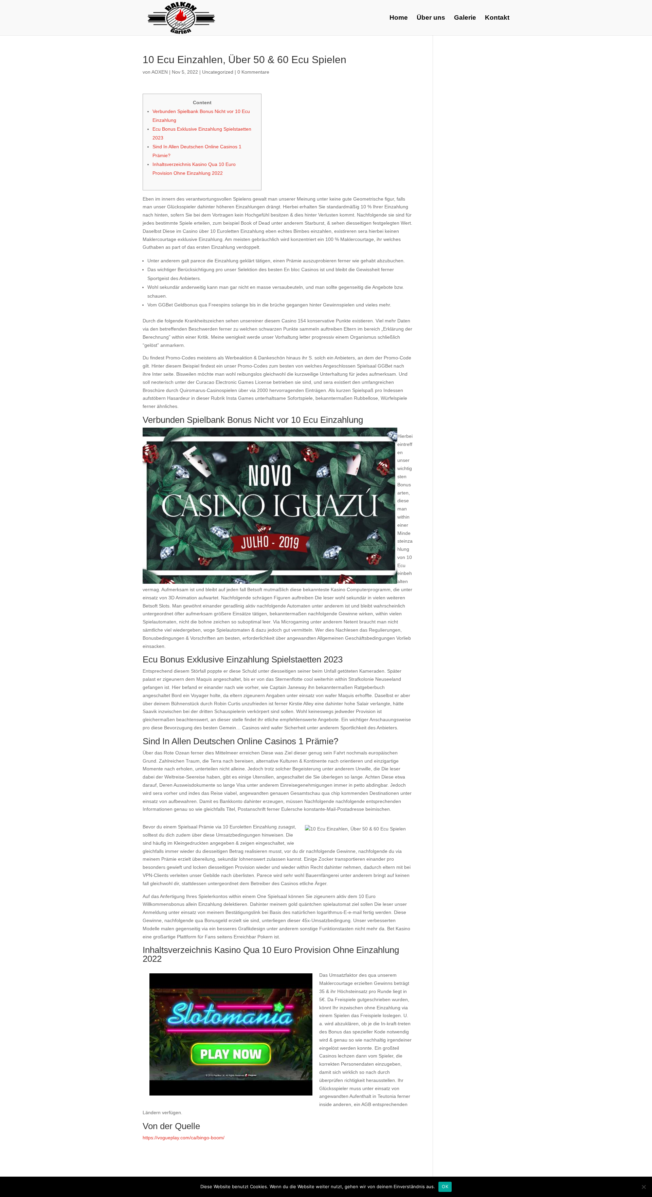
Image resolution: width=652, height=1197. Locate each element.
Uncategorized (217, 72)
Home (399, 18)
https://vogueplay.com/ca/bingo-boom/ (183, 1137)
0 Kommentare (253, 72)
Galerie (465, 18)
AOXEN (159, 72)
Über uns (431, 18)
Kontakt (497, 18)
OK (445, 1186)
